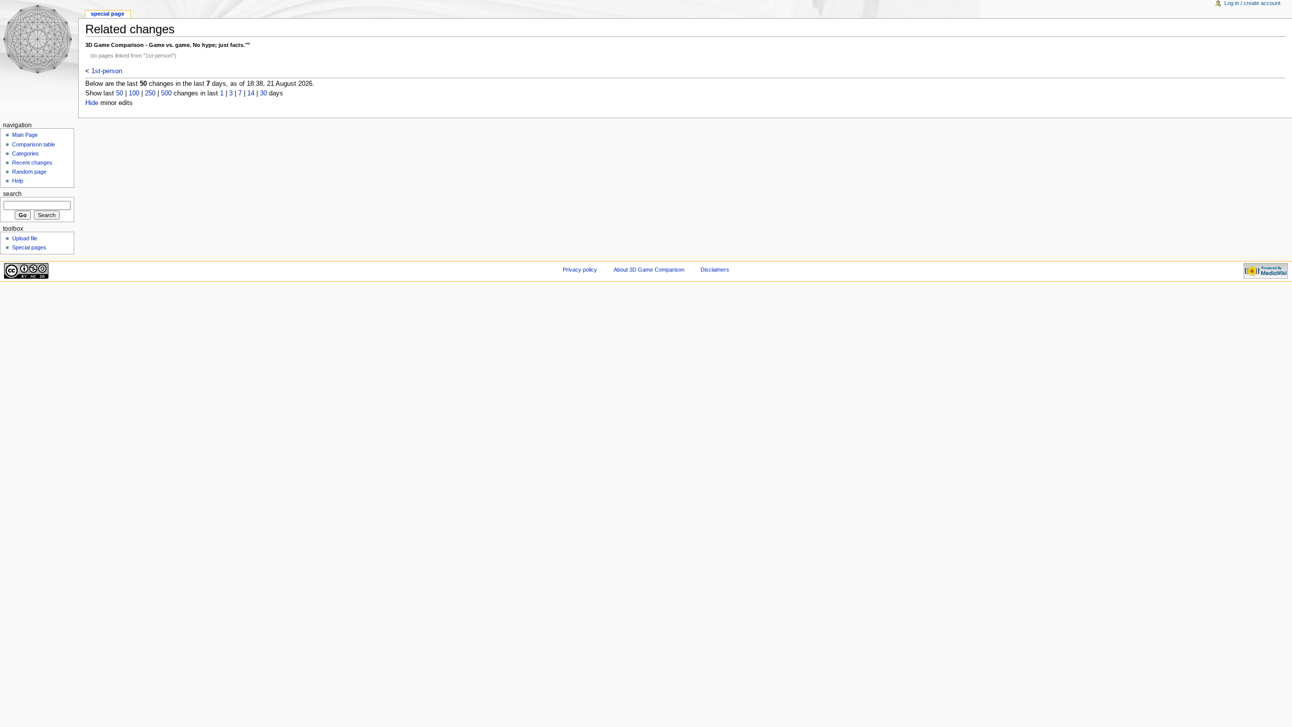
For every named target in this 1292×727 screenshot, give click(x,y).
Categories (25, 153)
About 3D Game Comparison (649, 270)
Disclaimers (715, 270)
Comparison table (33, 144)
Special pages (29, 247)
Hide (91, 103)
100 (134, 93)
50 (119, 93)
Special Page (107, 14)
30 (263, 93)
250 (150, 93)
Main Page (25, 135)
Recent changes (32, 163)
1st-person (106, 71)
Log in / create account (1252, 3)
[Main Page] (39, 39)
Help (17, 181)
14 (250, 93)
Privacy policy (580, 270)
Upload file (24, 238)
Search (12, 194)
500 (166, 93)
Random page (29, 172)
